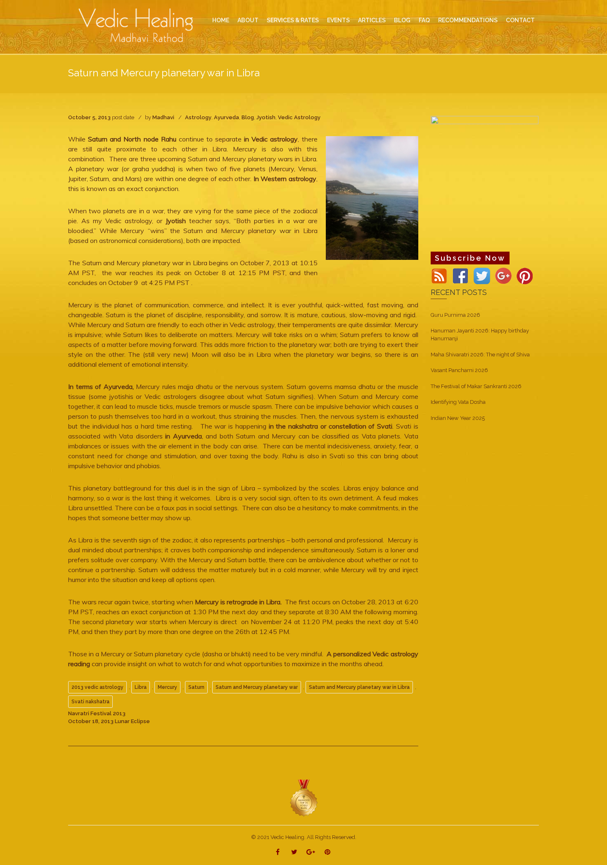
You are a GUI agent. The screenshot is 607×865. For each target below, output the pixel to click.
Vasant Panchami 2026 (459, 370)
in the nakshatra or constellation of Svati (331, 426)
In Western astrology (285, 178)
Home (220, 20)
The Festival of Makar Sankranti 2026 (476, 386)
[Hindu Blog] (303, 797)
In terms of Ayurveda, (101, 386)
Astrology (198, 117)
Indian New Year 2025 (458, 418)
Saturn (196, 687)
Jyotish (265, 117)
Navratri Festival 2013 (97, 713)
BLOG (402, 20)
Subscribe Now (470, 258)
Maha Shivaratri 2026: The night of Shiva (480, 354)
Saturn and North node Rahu (132, 139)
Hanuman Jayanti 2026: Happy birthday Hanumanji (480, 335)
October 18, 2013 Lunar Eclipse (109, 721)
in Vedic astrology (271, 139)
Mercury (167, 687)
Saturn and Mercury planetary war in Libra (359, 687)
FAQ (424, 20)
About (247, 20)
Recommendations (468, 20)
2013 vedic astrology (97, 687)
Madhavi (163, 117)
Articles (372, 20)
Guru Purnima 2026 (455, 315)
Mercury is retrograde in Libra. (238, 602)
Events (338, 20)
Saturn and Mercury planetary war (257, 687)
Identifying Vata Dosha (458, 402)
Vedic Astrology (299, 117)
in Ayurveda (182, 436)
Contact (520, 20)
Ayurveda (226, 117)
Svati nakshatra (90, 702)
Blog (248, 117)
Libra (141, 687)
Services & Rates (293, 20)
